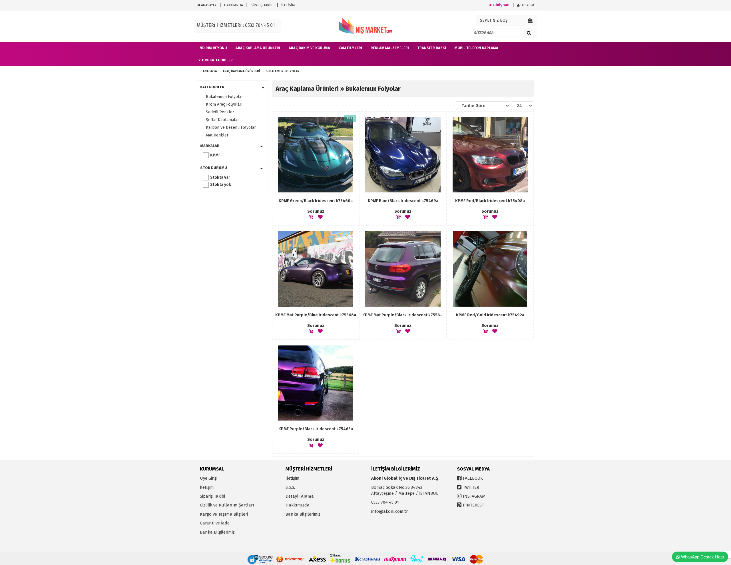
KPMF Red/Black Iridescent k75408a (490, 200)
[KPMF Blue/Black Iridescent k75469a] (402, 154)
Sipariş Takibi (212, 496)
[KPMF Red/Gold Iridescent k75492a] (490, 268)
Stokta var (220, 177)
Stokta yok (220, 184)
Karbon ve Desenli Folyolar (231, 127)
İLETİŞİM (288, 5)
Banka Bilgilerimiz (217, 532)
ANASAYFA (208, 5)
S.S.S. (290, 487)
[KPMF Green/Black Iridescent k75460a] (315, 154)
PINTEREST (473, 505)
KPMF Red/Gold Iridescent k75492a (490, 315)
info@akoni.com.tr (389, 511)
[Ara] (529, 33)
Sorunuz (315, 211)
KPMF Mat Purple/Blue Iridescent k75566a (315, 315)
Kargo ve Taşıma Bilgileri (224, 514)
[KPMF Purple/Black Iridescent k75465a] (315, 383)
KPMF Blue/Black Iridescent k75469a (403, 200)
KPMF (215, 155)
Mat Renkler (217, 135)
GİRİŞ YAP (500, 5)
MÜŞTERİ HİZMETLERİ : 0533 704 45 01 (236, 25)
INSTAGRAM (474, 496)
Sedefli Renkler (220, 112)
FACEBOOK (473, 478)
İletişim (207, 487)
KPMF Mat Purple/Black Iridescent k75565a (402, 315)
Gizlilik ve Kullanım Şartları (227, 505)
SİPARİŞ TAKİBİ (262, 5)
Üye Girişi (208, 478)
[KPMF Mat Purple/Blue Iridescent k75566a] (315, 268)
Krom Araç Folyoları (224, 104)
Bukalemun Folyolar (282, 71)
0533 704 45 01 (385, 502)
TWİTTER (471, 487)
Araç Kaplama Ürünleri (241, 71)
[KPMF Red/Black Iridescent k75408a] (490, 154)
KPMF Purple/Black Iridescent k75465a (315, 429)
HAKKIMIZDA (233, 5)
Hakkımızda (298, 505)
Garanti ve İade (215, 523)
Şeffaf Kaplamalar (222, 119)
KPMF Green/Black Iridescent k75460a (316, 200)
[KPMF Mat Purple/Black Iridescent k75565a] (402, 268)
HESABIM (527, 5)
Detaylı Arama (300, 496)
